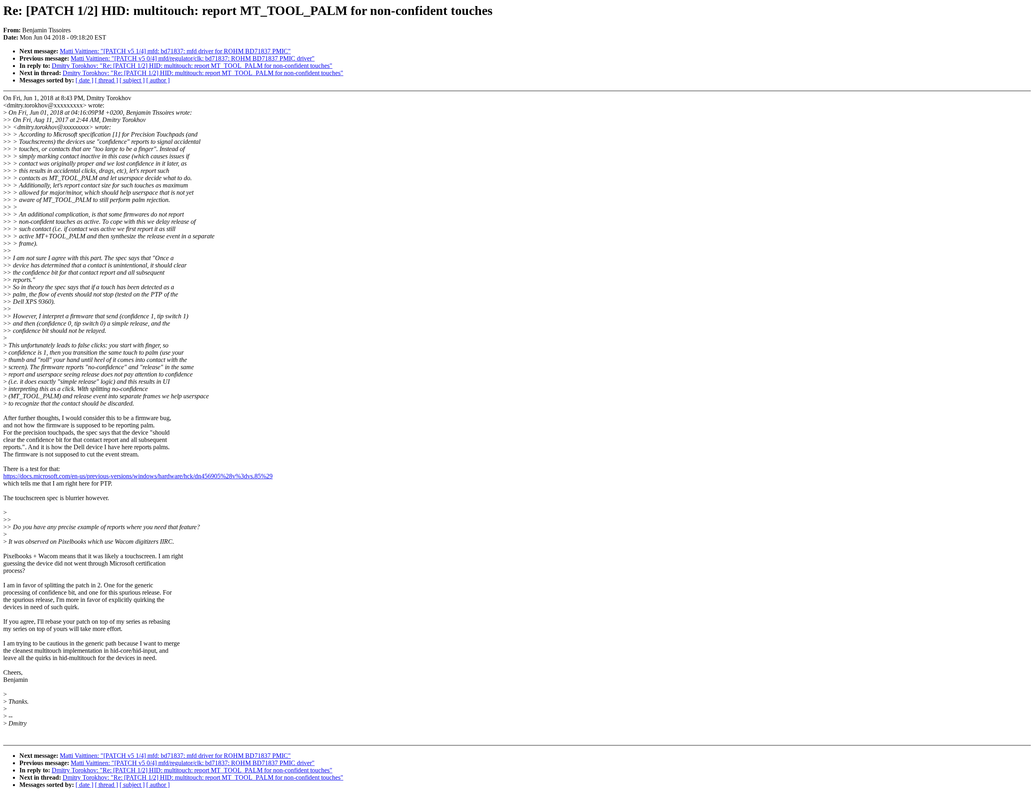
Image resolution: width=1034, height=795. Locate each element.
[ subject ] (132, 80)
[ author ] (158, 80)
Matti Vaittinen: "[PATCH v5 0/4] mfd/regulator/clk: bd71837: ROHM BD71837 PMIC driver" (193, 58)
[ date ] (84, 80)
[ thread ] (106, 80)
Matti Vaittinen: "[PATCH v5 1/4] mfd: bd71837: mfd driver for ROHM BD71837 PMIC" (175, 51)
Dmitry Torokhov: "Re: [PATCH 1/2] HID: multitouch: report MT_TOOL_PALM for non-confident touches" (192, 65)
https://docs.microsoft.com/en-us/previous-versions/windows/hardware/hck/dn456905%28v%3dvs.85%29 (138, 476)
